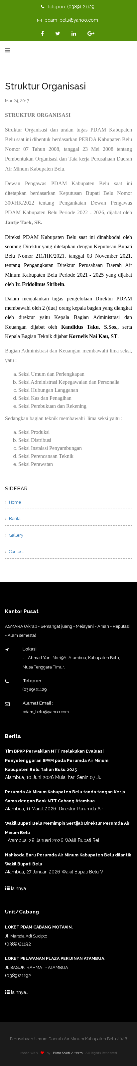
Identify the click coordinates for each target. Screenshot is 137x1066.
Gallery (15, 535)
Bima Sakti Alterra (68, 1053)
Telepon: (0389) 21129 (70, 6)
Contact (16, 551)
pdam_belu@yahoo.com (70, 20)
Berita (14, 518)
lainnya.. (19, 888)
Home (14, 502)
